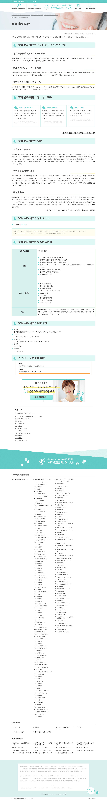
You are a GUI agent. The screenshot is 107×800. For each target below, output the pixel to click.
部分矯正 (79, 727)
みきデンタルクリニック (41, 662)
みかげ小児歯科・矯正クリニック (65, 555)
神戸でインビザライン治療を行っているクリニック (28, 416)
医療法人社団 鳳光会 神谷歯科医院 (65, 546)
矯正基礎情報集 (90, 8)
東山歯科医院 (38, 598)
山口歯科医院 (38, 570)
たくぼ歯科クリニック (62, 512)
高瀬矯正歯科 (60, 600)
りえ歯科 (37, 489)
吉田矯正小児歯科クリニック (42, 540)
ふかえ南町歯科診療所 (62, 574)
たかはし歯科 (38, 549)
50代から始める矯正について (64, 753)
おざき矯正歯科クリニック (63, 605)
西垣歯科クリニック (40, 535)
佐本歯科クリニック (40, 521)
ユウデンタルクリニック (63, 495)
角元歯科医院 (38, 514)
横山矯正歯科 (60, 586)
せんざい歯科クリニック (41, 577)
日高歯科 (37, 688)
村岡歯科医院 (38, 650)
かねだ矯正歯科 (60, 591)
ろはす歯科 (59, 532)
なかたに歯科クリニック (41, 648)
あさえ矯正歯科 (60, 534)
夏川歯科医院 (38, 601)
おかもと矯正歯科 (61, 593)
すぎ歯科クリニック (61, 521)
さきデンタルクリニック (41, 511)
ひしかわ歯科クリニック (41, 638)
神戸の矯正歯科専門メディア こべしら (24, 1)
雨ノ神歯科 (38, 620)
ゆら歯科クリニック (40, 551)
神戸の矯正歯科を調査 (18, 8)
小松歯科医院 (38, 596)
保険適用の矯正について (63, 750)
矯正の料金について (19, 747)
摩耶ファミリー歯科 (40, 636)
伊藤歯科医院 (38, 568)
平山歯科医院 (38, 563)
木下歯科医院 (38, 582)
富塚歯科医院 (60, 514)
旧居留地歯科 (38, 486)
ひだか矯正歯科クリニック (63, 623)
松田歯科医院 (60, 553)
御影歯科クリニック (61, 567)
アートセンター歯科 (61, 610)
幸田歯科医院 (60, 488)
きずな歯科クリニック (62, 519)
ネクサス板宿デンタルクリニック (65, 530)
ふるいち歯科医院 (39, 714)
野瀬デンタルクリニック (41, 558)
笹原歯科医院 (38, 503)
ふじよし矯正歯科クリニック (64, 603)
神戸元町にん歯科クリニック (42, 664)
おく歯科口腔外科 (39, 580)
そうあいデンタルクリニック (42, 690)
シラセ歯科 (59, 570)
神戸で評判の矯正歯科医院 (21, 475)
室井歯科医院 (60, 498)
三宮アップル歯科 (61, 579)
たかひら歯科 (38, 491)
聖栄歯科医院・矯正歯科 (41, 526)
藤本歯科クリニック (40, 631)
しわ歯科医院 (38, 498)
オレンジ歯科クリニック (41, 646)
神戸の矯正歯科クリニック (43, 479)
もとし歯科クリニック (40, 615)
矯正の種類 (78, 8)
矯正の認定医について (83, 747)
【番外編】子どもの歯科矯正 (43, 732)
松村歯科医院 (38, 676)
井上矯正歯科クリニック (41, 629)
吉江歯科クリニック (40, 509)
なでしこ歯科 (38, 530)
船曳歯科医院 (60, 563)
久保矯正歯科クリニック (41, 573)
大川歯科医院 (38, 695)
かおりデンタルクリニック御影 (64, 577)
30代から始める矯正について (22, 753)
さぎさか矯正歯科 (61, 614)
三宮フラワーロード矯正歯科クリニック (65, 626)
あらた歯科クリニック (40, 575)
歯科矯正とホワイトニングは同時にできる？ (43, 743)
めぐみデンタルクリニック (41, 634)
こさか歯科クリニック (40, 556)
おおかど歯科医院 (39, 657)
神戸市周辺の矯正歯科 (35, 8)
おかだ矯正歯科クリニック (21, 479)
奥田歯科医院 (38, 643)
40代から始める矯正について (43, 753)
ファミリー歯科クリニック (41, 591)
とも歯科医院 (60, 607)
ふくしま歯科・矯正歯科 (41, 606)
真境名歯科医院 (39, 561)
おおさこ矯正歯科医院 (40, 655)
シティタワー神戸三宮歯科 (41, 496)
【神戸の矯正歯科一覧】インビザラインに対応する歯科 (78, 133)
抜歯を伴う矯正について (63, 747)
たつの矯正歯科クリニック (63, 631)
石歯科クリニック (61, 507)
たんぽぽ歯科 (38, 669)
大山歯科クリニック (40, 653)
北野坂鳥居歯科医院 (61, 629)
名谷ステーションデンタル (41, 667)
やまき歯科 (38, 660)
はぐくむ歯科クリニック (41, 693)
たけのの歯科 (60, 565)
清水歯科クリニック (61, 491)
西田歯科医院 (38, 683)
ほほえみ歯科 (38, 533)
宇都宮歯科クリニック (40, 622)
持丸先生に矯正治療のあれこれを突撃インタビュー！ (85, 743)
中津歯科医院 (38, 566)
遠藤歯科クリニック (40, 493)
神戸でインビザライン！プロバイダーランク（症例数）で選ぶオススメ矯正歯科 (71, 210)
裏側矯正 (37, 727)
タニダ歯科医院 (39, 702)
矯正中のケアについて (41, 747)
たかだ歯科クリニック (40, 587)
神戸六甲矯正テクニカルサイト (64, 584)
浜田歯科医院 (38, 624)
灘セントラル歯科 (61, 543)
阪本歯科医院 (38, 704)
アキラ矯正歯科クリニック (63, 588)
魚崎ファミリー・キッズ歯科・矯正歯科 (65, 524)
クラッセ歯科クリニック (63, 486)
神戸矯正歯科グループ (62, 581)
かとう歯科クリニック (40, 603)
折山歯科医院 (38, 686)
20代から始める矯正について (86, 750)
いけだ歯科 (38, 594)
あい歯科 (59, 516)
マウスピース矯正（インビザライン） (64, 728)
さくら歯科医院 (60, 500)
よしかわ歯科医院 (39, 500)
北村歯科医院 (38, 716)
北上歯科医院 (38, 613)
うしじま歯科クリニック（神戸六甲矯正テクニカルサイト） (65, 617)
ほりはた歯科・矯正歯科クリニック (43, 506)
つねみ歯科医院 (39, 681)
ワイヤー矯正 (17, 727)
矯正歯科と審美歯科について (43, 750)
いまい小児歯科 (39, 608)
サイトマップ (92, 798)
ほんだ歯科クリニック (40, 516)
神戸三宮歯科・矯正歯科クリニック (65, 540)
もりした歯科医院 (39, 674)
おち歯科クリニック (40, 678)
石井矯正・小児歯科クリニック (43, 537)
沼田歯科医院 (38, 641)
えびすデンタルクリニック (41, 711)
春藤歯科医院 (60, 483)
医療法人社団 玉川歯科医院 (63, 493)
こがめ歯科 (38, 528)
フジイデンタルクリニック (63, 537)
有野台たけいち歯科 (40, 554)
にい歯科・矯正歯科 (61, 595)
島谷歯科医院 (38, 584)
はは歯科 (37, 610)
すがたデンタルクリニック (41, 709)
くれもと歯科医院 (39, 617)
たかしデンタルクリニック (41, 484)
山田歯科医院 (38, 523)
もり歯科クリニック (40, 589)
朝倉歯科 (37, 700)
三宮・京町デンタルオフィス (64, 560)
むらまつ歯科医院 (39, 542)
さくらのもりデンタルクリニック (43, 671)
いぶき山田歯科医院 (40, 518)
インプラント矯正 (18, 732)
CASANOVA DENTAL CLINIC (64, 558)
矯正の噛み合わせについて (21, 750)
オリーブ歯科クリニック (63, 621)
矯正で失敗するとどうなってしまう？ (64, 743)
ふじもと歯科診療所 (40, 707)
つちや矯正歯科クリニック (41, 627)
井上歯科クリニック (40, 697)
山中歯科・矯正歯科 (61, 612)
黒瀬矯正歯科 (60, 509)
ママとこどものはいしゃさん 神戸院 (65, 550)
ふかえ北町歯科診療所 (62, 572)
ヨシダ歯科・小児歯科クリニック (65, 502)
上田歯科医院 (38, 547)
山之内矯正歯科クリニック (63, 598)
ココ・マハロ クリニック (41, 482)
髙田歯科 (37, 544)
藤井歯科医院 (60, 505)
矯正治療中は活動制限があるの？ (22, 743)
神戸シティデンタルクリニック (64, 527)
